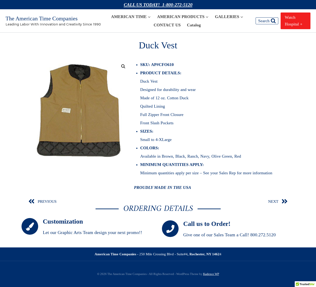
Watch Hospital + (293, 20)
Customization (63, 221)
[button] (123, 66)
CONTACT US (167, 25)
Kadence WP (211, 274)
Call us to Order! (206, 223)
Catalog (194, 25)
